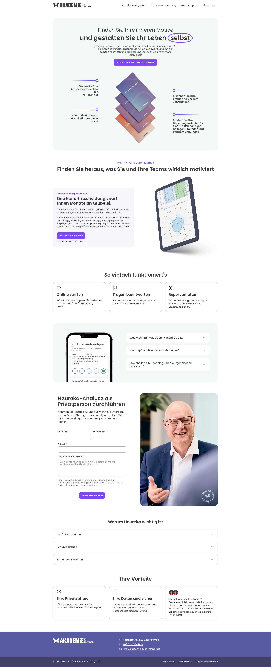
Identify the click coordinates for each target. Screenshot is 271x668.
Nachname (99, 431)
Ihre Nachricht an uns (70, 456)
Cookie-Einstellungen (207, 661)
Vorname (63, 431)
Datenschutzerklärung (86, 485)
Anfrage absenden (92, 495)
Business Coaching (164, 5)
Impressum (168, 661)
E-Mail (61, 444)
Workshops (188, 5)
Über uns (208, 5)
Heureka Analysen (132, 5)
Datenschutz (184, 661)
